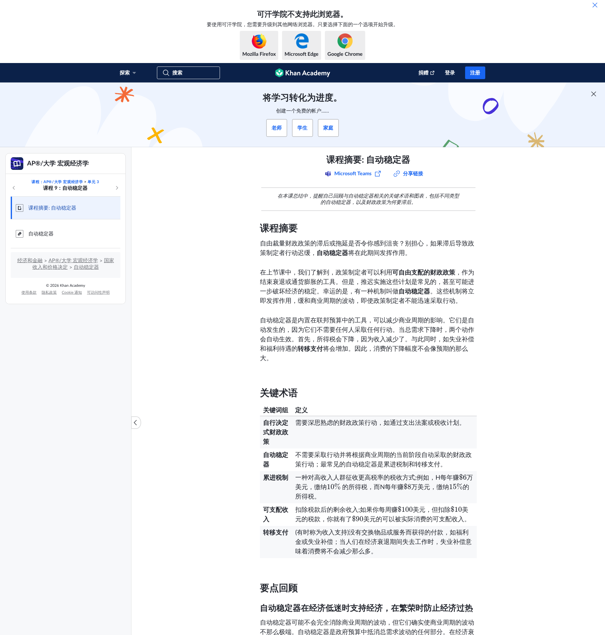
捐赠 (423, 72)
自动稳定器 (41, 233)
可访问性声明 (98, 292)
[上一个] (14, 188)
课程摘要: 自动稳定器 (52, 208)
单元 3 (93, 182)
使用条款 (29, 292)
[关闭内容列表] (136, 422)
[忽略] (595, 5)
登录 (450, 72)
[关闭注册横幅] (593, 94)
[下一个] (117, 188)
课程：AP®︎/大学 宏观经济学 (57, 182)
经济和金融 (30, 260)
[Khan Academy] (302, 72)
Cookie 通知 (72, 292)
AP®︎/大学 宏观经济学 (73, 260)
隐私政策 (49, 292)
